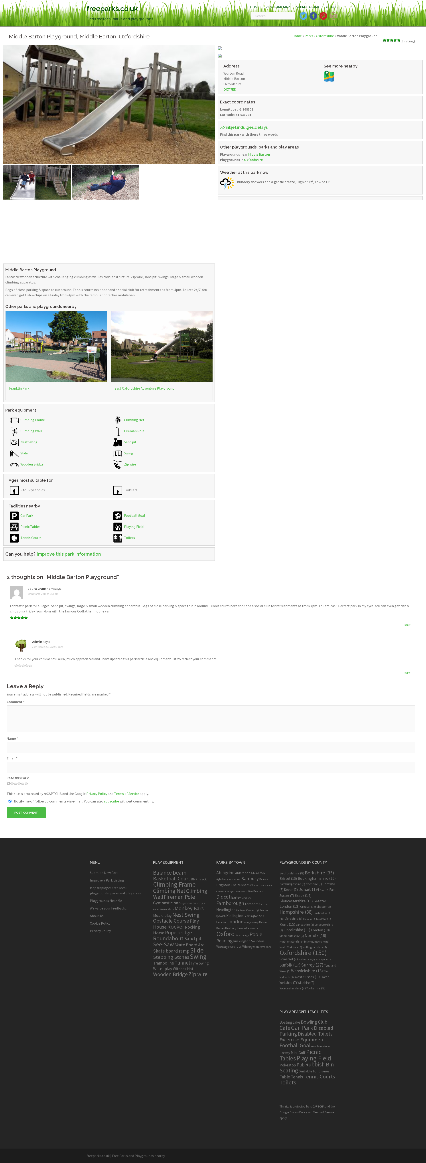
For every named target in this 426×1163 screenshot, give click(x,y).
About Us (97, 915)
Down (324, 890)
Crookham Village (224, 891)
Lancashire (305, 925)
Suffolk (290, 965)
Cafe (285, 1027)
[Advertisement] (109, 231)
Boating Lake (290, 1022)
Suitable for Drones (314, 1071)
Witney (247, 947)
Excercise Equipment (302, 1039)
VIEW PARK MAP (278, 7)
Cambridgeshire (292, 884)
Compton (267, 885)
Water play (162, 968)
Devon (291, 890)
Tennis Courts (30, 537)
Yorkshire (315, 988)
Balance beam (170, 872)
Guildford (263, 904)
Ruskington (241, 941)
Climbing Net (133, 420)
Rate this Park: (18, 778)
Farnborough (230, 903)
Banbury (250, 879)
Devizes (257, 891)
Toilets (129, 537)
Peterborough (242, 935)
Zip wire (129, 464)
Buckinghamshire (317, 878)
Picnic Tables (30, 526)
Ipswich (221, 916)
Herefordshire (322, 912)
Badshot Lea (235, 879)
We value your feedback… (109, 908)
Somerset (289, 959)
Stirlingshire (323, 959)
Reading (224, 941)
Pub (301, 1065)
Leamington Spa (254, 916)
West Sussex (307, 976)
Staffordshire (306, 959)
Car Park (26, 515)
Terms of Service (126, 793)
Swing (128, 453)
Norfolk (315, 935)
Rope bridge (178, 932)
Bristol (288, 878)
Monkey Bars (189, 908)
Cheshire (314, 884)
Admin (37, 641)
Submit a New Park (104, 872)
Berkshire (319, 873)
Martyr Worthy (251, 922)
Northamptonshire (293, 941)
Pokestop (288, 1065)
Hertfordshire (291, 919)
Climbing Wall (31, 431)
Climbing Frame (32, 420)
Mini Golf (298, 1052)
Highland (309, 918)
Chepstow (256, 885)
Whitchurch (236, 947)
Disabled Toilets (315, 1033)
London (235, 921)
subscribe (111, 801)
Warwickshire (307, 970)
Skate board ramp (171, 951)
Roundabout (168, 938)
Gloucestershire (296, 900)
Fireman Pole (133, 431)
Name (12, 738)
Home (297, 36)
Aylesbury (222, 879)
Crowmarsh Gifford (243, 891)
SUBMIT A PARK (307, 7)
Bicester (264, 879)
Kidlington (234, 915)
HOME (254, 7)
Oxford (225, 934)
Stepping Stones (171, 957)
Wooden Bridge (31, 464)
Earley (236, 897)
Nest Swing (28, 442)
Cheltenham (240, 885)
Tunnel (182, 962)
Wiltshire (306, 983)
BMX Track (199, 879)
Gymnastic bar (166, 902)
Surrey (312, 965)
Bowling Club (314, 1022)
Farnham (251, 904)
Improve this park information (69, 554)
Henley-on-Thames (245, 910)
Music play (162, 915)
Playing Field (133, 526)
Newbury (230, 928)
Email (12, 758)
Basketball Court (171, 878)
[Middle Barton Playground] (109, 104)
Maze (171, 909)
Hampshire (296, 912)
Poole (256, 934)
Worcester (259, 947)
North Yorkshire (291, 947)
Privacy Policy (96, 793)
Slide (24, 453)
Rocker (175, 926)
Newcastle (243, 928)
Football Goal (134, 515)
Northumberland (317, 941)
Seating (289, 1070)
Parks (309, 36)
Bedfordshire (292, 873)
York (268, 947)
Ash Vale (260, 873)
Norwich (254, 928)
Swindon (257, 941)
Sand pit (129, 442)
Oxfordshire (325, 36)
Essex (303, 895)
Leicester (221, 922)
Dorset (308, 889)
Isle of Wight (323, 918)
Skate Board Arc (189, 944)
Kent (287, 924)
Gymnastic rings (192, 903)
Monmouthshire (292, 936)
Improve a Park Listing (107, 880)
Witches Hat (183, 968)
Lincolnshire (297, 929)
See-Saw (163, 944)
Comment (16, 701)
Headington (225, 909)
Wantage (223, 947)
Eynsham (246, 897)
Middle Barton (259, 154)
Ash (252, 873)
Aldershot (242, 873)
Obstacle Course (171, 920)
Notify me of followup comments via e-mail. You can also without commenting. (83, 801)
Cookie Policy (100, 923)
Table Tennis (291, 1077)
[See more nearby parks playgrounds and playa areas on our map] (329, 75)
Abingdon (225, 872)
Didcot (223, 897)
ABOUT (330, 7)
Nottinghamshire (315, 947)
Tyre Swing (200, 963)
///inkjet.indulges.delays (244, 127)
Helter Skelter (160, 909)
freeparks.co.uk (112, 8)
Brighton (223, 885)
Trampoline (163, 963)
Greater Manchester (315, 907)
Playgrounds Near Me (106, 900)
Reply (407, 624)
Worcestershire (293, 988)
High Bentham (262, 910)
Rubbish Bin (319, 1064)
